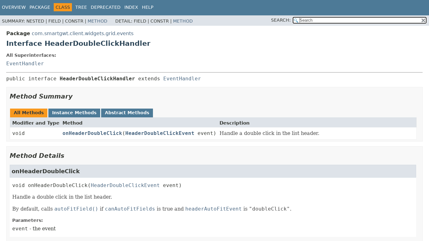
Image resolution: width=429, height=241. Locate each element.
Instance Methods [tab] (74, 112)
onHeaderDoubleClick (92, 133)
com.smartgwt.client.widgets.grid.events (82, 33)
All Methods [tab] (29, 112)
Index (131, 7)
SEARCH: (281, 20)
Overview (14, 7)
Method (97, 21)
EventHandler (25, 64)
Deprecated (106, 7)
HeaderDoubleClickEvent (159, 133)
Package (40, 7)
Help (147, 7)
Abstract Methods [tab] (127, 112)
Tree (81, 7)
